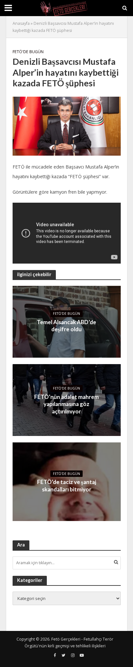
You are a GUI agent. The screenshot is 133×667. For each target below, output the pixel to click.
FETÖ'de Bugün (28, 51)
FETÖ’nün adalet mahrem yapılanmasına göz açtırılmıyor (66, 404)
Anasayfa (21, 23)
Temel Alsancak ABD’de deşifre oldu (66, 326)
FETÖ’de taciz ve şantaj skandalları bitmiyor (66, 485)
